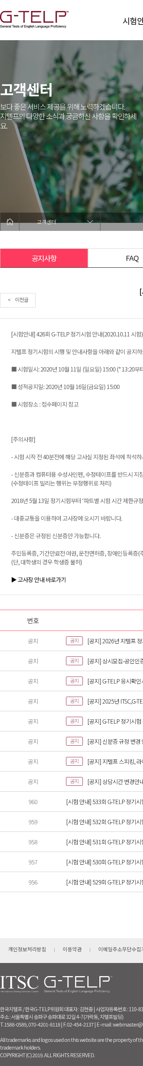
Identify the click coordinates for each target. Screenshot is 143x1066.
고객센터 (46, 221)
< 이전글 (18, 299)
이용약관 (72, 949)
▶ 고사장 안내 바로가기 (38, 579)
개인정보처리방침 (27, 949)
